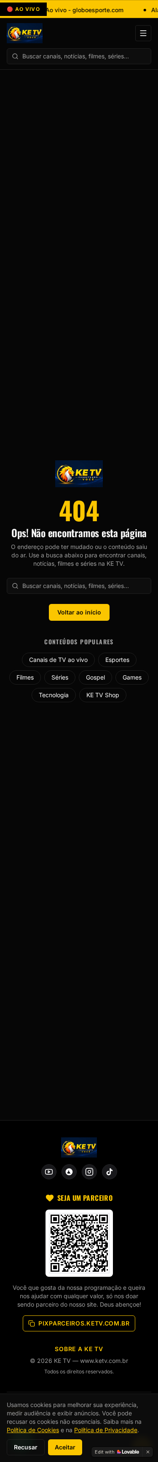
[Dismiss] (148, 1452)
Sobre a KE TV (79, 1348)
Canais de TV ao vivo (58, 659)
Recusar (25, 1447)
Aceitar (65, 1447)
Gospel (95, 677)
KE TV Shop (102, 694)
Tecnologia (54, 694)
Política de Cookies (33, 1429)
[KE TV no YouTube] (48, 1171)
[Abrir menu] (143, 33)
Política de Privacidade (105, 1429)
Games (132, 677)
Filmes (25, 677)
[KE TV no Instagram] (89, 1171)
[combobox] (79, 56)
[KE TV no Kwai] (69, 1171)
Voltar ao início (79, 612)
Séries (59, 677)
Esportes (117, 659)
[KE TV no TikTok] (109, 1171)
